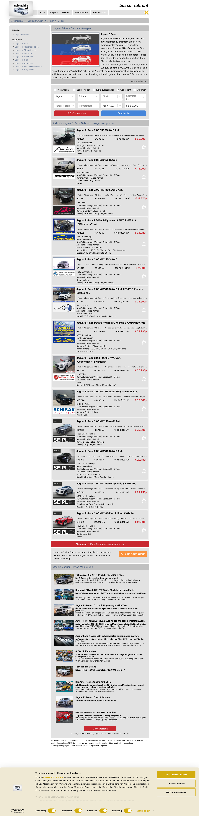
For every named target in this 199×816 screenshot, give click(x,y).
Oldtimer (141, 89)
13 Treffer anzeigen (76, 113)
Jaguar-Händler (22, 34)
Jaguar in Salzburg (23, 53)
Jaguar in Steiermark (24, 56)
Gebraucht (125, 89)
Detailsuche (124, 113)
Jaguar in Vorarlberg (24, 63)
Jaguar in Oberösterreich (26, 50)
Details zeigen (143, 811)
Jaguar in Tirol (21, 60)
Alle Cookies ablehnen (176, 792)
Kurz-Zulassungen (105, 89)
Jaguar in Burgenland (24, 69)
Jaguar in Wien (21, 43)
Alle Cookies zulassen (176, 774)
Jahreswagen (83, 89)
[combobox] (79, 96)
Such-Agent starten (135, 553)
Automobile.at (17, 21)
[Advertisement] (170, 40)
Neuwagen (63, 89)
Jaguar (50, 21)
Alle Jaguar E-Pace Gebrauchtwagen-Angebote (100, 544)
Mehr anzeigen (100, 728)
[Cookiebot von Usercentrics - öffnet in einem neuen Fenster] (17, 811)
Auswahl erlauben (176, 783)
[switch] (78, 810)
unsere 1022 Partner (53, 777)
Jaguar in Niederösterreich (27, 47)
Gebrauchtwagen (35, 21)
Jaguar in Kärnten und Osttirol (28, 66)
